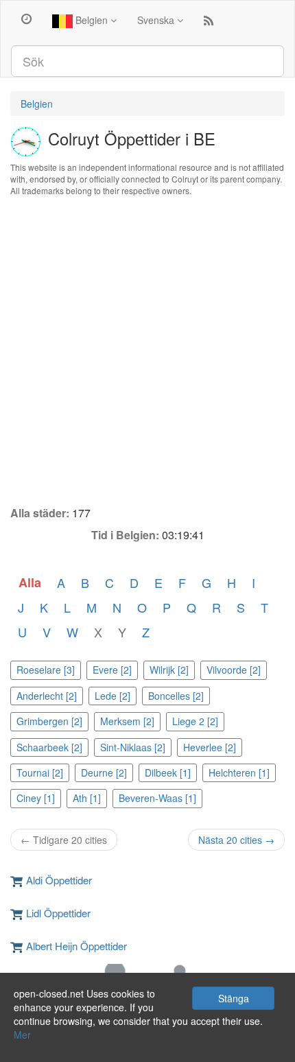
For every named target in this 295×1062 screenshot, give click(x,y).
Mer (22, 1034)
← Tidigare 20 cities (64, 840)
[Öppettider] (26, 18)
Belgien (91, 20)
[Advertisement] (147, 351)
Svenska (157, 20)
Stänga (233, 998)
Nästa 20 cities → (236, 840)
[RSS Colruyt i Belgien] (208, 23)
